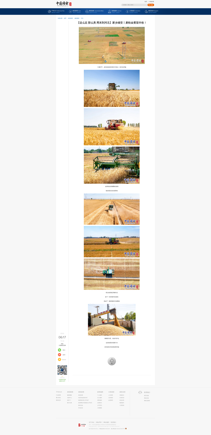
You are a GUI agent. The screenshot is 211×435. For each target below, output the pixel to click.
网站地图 (106, 422)
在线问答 (151, 1)
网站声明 (98, 422)
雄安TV (69, 400)
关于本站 (91, 422)
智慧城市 (122, 402)
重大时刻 (58, 397)
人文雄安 (110, 395)
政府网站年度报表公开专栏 (85, 402)
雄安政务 (81, 392)
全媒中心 (69, 397)
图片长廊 (69, 402)
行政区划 (122, 397)
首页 (146, 1)
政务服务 (100, 392)
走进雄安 (110, 400)
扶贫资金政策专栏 (83, 397)
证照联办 (99, 402)
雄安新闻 (70, 18)
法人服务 (99, 397)
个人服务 (99, 395)
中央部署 (58, 395)
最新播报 (77, 18)
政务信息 (80, 405)
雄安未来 (122, 392)
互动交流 (80, 408)
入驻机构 (122, 405)
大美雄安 (111, 392)
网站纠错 (146, 398)
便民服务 (99, 400)
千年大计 (59, 392)
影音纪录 (58, 400)
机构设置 (80, 395)
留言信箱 (146, 395)
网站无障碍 (147, 400)
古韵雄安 (110, 397)
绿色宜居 (122, 400)
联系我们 (113, 422)
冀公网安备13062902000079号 (118, 428)
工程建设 (99, 408)
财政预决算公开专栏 (83, 400)
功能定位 (122, 395)
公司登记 (99, 405)
